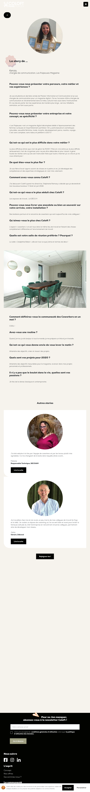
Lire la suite (18, 470)
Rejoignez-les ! (45, 556)
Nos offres (8, 773)
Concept (7, 770)
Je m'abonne (18, 741)
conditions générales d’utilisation (44, 732)
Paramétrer (81, 788)
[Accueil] (14, 4)
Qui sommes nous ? (12, 777)
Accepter (68, 788)
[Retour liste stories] (7, 15)
